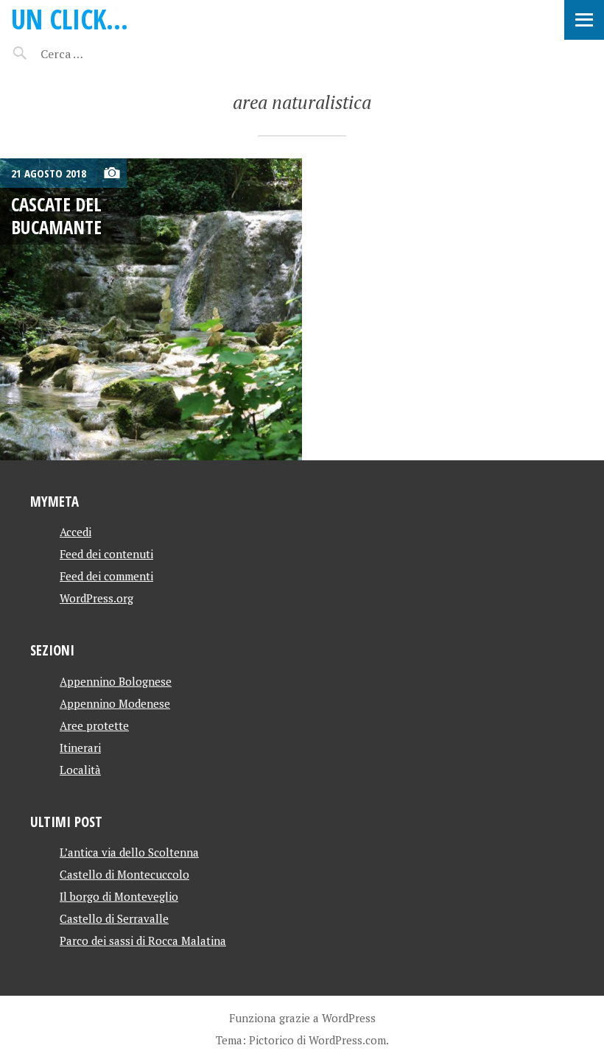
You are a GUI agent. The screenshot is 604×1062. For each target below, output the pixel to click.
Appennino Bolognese (116, 681)
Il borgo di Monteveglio (119, 896)
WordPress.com (347, 1040)
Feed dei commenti (106, 576)
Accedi (75, 531)
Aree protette (94, 725)
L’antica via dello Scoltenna (129, 852)
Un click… (69, 19)
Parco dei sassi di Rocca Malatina (143, 940)
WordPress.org (96, 598)
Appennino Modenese (115, 703)
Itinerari (80, 747)
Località (80, 769)
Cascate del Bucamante (56, 215)
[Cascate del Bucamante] (151, 309)
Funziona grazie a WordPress (302, 1017)
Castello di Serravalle (114, 918)
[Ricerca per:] (101, 53)
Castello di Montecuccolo (124, 874)
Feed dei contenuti (106, 553)
